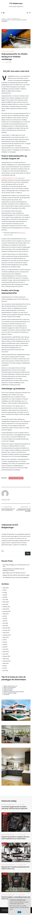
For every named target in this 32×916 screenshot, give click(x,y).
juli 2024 (4, 639)
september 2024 (6, 635)
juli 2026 (4, 590)
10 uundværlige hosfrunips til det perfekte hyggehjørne (16, 577)
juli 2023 (4, 665)
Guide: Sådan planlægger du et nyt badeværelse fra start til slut (16, 565)
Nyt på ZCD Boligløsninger (7, 51)
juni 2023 (5, 668)
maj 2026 (5, 594)
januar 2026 (5, 604)
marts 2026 (5, 599)
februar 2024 (6, 651)
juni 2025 (5, 616)
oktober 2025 (6, 609)
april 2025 (5, 620)
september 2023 (6, 661)
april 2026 (5, 597)
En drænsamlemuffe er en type (9, 178)
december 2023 (6, 656)
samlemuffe (22, 232)
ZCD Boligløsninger (16, 3)
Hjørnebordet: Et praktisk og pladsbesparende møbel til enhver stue (15, 868)
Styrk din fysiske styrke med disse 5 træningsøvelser (8, 508)
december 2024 (6, 627)
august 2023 (6, 663)
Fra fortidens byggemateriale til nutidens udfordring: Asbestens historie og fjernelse (14, 808)
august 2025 (6, 613)
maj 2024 (5, 644)
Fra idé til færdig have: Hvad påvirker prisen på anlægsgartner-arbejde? (13, 569)
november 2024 (6, 630)
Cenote (7, 910)
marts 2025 (5, 623)
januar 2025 (5, 625)
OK (19, 912)
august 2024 (6, 637)
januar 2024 (5, 654)
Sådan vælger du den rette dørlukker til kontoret (14, 572)
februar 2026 (6, 602)
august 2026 (6, 587)
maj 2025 (5, 618)
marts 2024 (5, 649)
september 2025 (6, 611)
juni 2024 (5, 642)
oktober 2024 (6, 632)
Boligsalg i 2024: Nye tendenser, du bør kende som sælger (16, 575)
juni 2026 (5, 592)
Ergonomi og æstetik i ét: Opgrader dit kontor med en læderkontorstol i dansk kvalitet (15, 838)
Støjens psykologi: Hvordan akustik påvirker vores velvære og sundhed (23, 509)
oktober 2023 (6, 658)
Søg (2, 551)
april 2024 (5, 646)
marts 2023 (5, 670)
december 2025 (6, 606)
